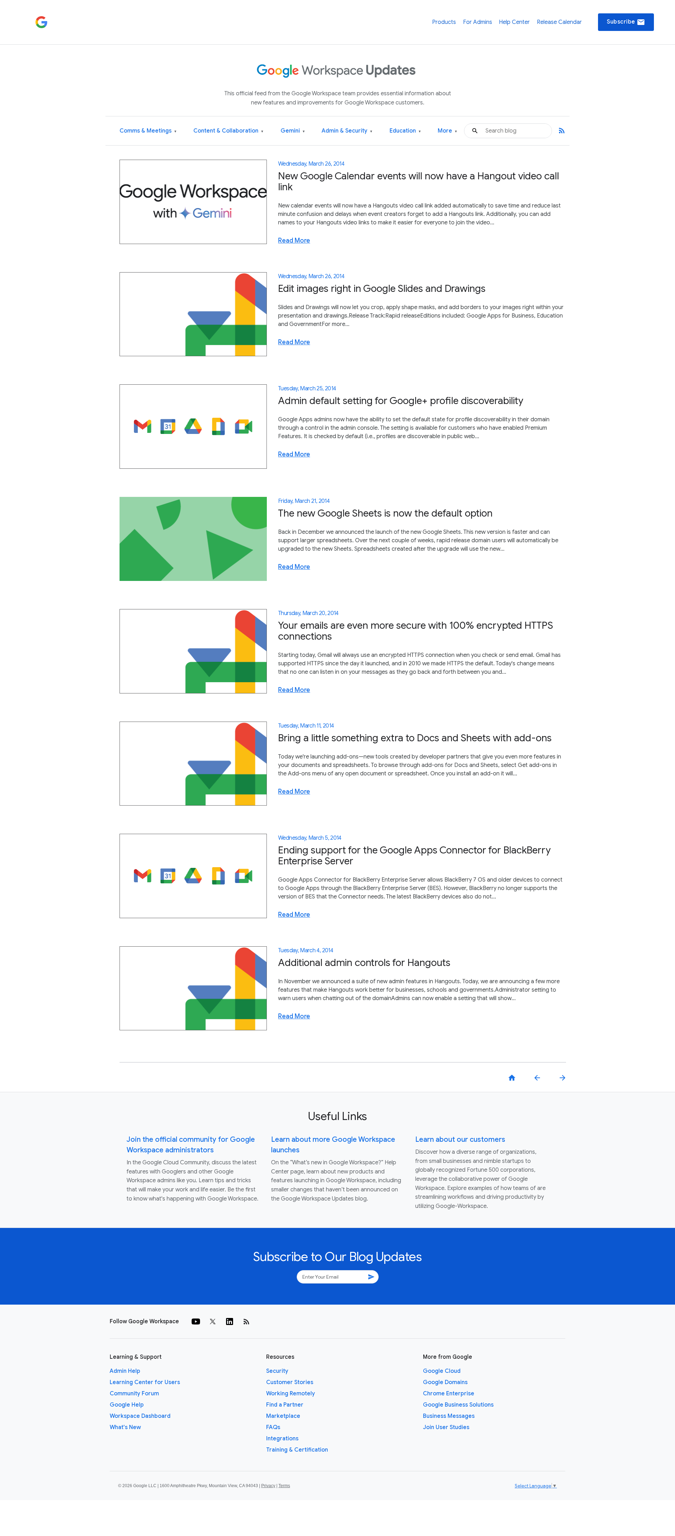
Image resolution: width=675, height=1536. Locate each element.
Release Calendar (559, 22)
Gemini (293, 131)
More (447, 131)
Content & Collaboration (228, 131)
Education (405, 131)
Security (277, 1371)
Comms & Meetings (148, 131)
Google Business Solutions (458, 1404)
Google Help (127, 1404)
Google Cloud (442, 1371)
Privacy (268, 1485)
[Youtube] (195, 1321)
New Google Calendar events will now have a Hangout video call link (418, 181)
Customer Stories (289, 1382)
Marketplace (283, 1416)
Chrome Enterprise (448, 1393)
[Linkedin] (229, 1321)
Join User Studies (446, 1427)
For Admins (477, 22)
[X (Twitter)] (212, 1321)
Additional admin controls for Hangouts (364, 962)
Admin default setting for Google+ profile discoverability (400, 401)
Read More (294, 240)
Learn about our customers (460, 1139)
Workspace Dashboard (140, 1416)
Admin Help (125, 1371)
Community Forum (134, 1393)
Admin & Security (347, 131)
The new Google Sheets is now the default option (385, 513)
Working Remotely (290, 1393)
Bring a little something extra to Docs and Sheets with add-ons (415, 738)
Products (444, 22)
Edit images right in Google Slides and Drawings (382, 288)
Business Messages (449, 1416)
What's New (125, 1427)
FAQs (273, 1427)
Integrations (282, 1438)
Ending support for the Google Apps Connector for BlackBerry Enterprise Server (414, 855)
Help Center (514, 22)
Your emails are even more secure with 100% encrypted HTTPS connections (415, 630)
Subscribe (626, 22)
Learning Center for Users (145, 1382)
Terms (284, 1485)
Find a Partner (284, 1404)
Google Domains (445, 1382)
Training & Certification (297, 1449)
